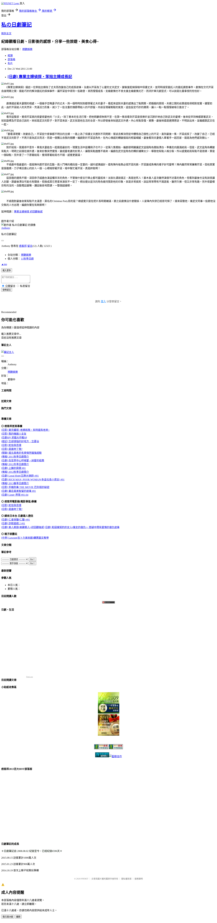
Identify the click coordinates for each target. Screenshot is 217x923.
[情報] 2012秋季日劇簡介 (15, 472)
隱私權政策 (126, 879)
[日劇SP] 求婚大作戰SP (14, 437)
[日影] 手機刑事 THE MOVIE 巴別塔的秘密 (25, 487)
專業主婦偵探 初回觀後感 (28, 211)
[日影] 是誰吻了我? (11, 449)
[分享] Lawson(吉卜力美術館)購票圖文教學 (25, 537)
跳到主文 (6, 33)
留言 (29, 246)
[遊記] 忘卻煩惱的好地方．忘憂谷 (20, 441)
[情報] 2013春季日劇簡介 (15, 483)
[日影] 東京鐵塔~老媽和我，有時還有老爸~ (25, 430)
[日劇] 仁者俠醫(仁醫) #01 (15, 519)
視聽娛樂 (27, 49)
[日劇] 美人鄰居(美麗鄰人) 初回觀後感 (22, 527)
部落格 (11, 59)
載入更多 (7, 270)
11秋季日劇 (27, 258)
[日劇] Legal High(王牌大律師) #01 (20, 475)
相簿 (10, 55)
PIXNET (84, 879)
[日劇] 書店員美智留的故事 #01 (18, 491)
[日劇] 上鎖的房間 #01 (13, 468)
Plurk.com (29, 677)
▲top (4, 264)
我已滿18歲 (8, 917)
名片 (10, 63)
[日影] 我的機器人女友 (13, 433)
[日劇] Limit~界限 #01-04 (14, 494)
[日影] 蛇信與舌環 (11, 445)
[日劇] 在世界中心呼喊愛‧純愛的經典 (22, 460)
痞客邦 (23, 246)
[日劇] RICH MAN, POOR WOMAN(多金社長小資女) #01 (32, 479)
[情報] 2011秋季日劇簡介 (15, 456)
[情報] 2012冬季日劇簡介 (15, 464)
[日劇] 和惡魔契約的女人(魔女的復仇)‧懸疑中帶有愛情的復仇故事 (81, 527)
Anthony (5, 228)
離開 (18, 917)
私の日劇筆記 (16, 25)
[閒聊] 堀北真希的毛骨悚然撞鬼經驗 (21, 452)
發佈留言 (7, 290)
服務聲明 (139, 879)
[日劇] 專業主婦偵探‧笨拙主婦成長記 (40, 77)
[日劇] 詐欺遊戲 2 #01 (13, 523)
